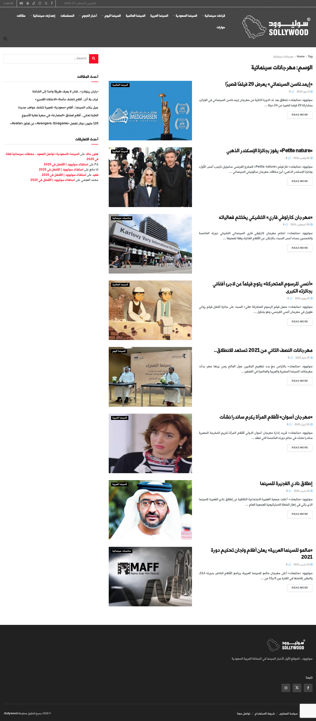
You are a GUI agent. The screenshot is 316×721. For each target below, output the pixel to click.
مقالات (21, 15)
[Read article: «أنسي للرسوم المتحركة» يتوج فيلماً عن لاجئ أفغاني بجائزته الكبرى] (150, 310)
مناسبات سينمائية (121, 218)
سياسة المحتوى (288, 713)
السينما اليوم (113, 15)
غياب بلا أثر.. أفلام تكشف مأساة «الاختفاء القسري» (66, 99)
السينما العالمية (135, 15)
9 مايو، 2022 (303, 91)
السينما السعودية (186, 15)
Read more (297, 113)
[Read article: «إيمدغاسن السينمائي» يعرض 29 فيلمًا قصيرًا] (150, 110)
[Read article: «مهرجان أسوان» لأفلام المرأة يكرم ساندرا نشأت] (150, 443)
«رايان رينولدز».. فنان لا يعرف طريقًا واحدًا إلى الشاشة (65, 91)
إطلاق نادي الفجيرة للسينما (286, 483)
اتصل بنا (253, 3)
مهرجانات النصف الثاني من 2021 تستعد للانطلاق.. (263, 350)
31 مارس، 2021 (302, 491)
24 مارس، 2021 (302, 564)
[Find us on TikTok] (33, 3)
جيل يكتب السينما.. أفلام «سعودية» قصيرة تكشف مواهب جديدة (58, 107)
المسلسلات (67, 15)
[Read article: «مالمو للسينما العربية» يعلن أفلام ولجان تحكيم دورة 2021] (150, 576)
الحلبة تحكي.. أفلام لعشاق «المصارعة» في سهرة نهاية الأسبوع (60, 115)
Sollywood (11, 713)
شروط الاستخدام (265, 713)
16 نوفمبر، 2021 (301, 158)
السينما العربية (159, 15)
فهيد (95, 174)
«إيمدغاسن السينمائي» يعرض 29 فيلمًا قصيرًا (269, 84)
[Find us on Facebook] (308, 688)
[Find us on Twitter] (297, 688)
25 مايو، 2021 (302, 357)
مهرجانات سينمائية (283, 56)
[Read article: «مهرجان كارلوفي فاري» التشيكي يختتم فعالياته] (150, 244)
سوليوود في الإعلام (291, 3)
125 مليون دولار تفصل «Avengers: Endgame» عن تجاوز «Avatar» (54, 123)
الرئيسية (308, 3)
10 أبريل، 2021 (302, 424)
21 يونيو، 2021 (302, 298)
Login (7, 3)
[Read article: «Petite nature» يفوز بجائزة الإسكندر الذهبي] (150, 177)
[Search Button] (5, 39)
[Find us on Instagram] (286, 688)
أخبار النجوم (89, 15)
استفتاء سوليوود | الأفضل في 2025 (66, 164)
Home (301, 56)
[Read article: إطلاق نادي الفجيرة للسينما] (150, 510)
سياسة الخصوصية (269, 3)
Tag (310, 56)
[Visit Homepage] (272, 27)
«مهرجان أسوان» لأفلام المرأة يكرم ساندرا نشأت (266, 417)
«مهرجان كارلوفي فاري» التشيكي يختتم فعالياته (266, 217)
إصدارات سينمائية (44, 15)
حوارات (221, 27)
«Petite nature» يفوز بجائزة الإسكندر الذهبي (269, 150)
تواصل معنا (243, 713)
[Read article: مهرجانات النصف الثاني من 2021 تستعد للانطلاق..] (150, 376)
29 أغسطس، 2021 (300, 224)
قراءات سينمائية (215, 15)
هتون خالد (92, 154)
